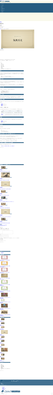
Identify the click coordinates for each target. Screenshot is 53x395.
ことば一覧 (3, 387)
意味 (1, 63)
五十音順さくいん (4, 388)
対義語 (1, 67)
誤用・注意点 (2, 65)
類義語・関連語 (2, 66)
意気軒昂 (2, 114)
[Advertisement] (26, 17)
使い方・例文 (2, 365)
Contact (1, 383)
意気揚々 (2, 105)
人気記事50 (3, 389)
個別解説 (1, 224)
